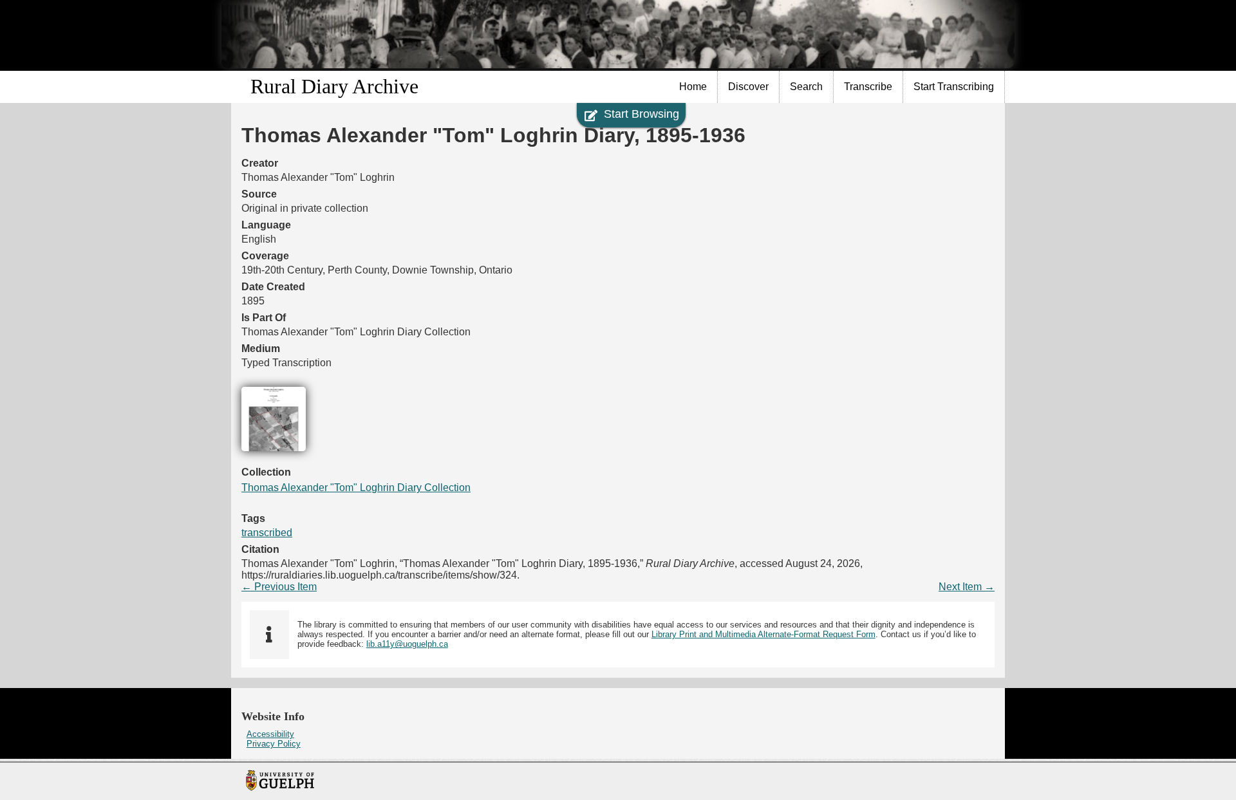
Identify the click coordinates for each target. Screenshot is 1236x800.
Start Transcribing (953, 86)
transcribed (266, 532)
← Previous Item (279, 586)
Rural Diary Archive (334, 86)
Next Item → (967, 586)
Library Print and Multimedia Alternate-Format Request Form (763, 634)
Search (806, 86)
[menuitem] (693, 87)
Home (693, 86)
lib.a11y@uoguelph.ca (407, 644)
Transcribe (868, 86)
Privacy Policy (274, 744)
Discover (748, 86)
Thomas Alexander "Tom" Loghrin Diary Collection (356, 487)
